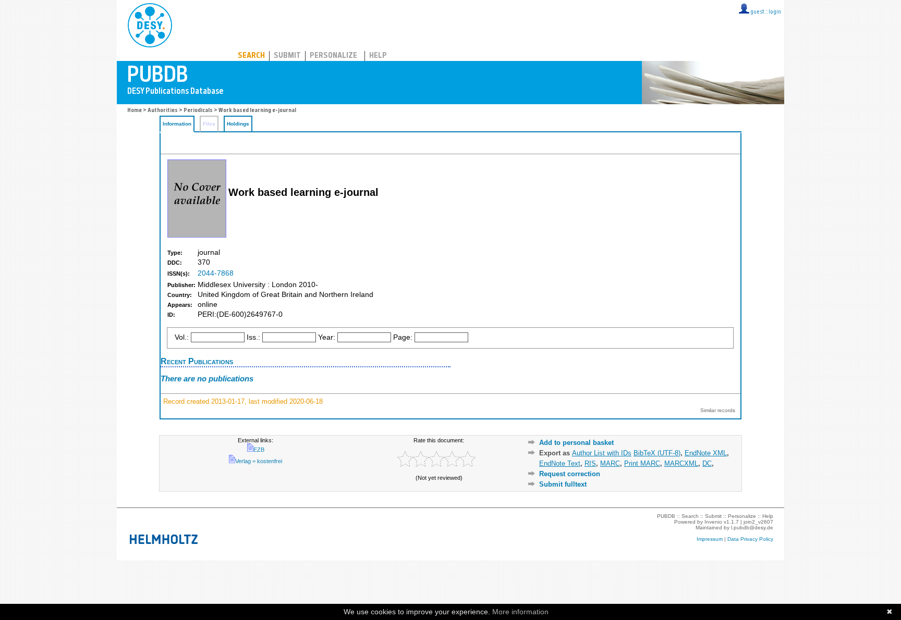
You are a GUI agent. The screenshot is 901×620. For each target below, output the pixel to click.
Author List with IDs (601, 453)
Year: (326, 337)
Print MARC (642, 463)
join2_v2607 (758, 522)
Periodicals (198, 111)
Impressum (710, 539)
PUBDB (196, 23)
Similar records (717, 410)
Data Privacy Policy (750, 539)
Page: (402, 337)
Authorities (163, 111)
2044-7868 (216, 273)
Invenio (713, 522)
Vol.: (182, 337)
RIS (590, 463)
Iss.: (253, 337)
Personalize (333, 56)
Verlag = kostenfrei (258, 461)
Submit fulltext (563, 484)
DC (707, 463)
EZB (258, 450)
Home (134, 111)
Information (177, 124)
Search (251, 56)
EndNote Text (559, 463)
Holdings (238, 124)
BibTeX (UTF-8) (657, 453)
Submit (287, 56)
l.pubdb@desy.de (752, 527)
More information (520, 611)
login (775, 12)
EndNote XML (706, 453)
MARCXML (681, 463)
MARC (610, 463)
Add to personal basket (576, 443)
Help (378, 56)
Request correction (569, 474)
